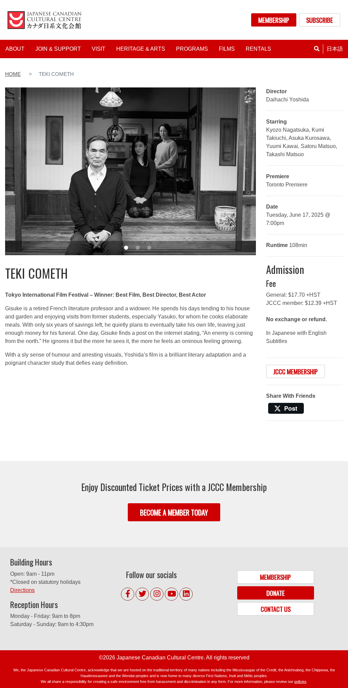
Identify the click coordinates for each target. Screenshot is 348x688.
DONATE (275, 592)
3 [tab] (149, 248)
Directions (22, 590)
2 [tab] (138, 248)
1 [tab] (126, 248)
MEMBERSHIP (273, 19)
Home (13, 74)
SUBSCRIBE (319, 19)
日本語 (335, 49)
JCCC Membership (295, 371)
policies (300, 681)
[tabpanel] (130, 171)
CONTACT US (276, 608)
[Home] (45, 20)
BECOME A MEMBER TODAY (174, 512)
